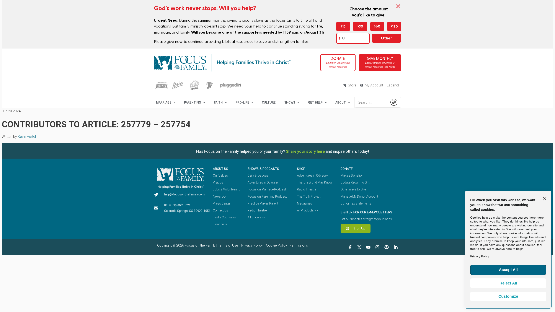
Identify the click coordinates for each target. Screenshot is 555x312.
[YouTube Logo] (368, 247)
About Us (220, 169)
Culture (269, 102)
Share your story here (305, 151)
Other (386, 38)
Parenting (192, 102)
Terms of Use (228, 245)
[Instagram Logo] (377, 247)
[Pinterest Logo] (386, 247)
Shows (289, 102)
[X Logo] (359, 247)
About (340, 102)
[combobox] (371, 102)
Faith (218, 102)
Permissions (298, 245)
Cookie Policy (276, 245)
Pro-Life (242, 102)
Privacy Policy (251, 245)
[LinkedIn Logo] (395, 247)
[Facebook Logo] (350, 247)
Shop (301, 169)
